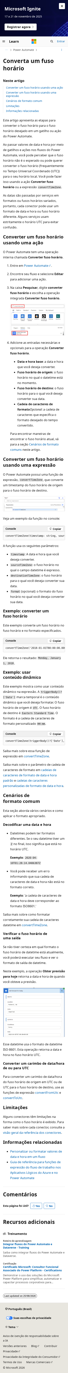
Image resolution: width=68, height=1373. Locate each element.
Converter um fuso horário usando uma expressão (31, 94)
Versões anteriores (15, 1346)
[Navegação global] (4, 41)
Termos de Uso (12, 1362)
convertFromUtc (47, 1093)
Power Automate (23, 50)
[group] (34, 536)
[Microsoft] (34, 41)
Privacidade (10, 1351)
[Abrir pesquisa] (52, 41)
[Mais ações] (61, 50)
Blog (34, 1346)
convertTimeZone (36, 756)
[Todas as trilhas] (6, 50)
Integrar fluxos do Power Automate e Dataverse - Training (27, 1245)
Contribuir (50, 1346)
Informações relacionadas (22, 111)
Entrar (61, 41)
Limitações (12, 106)
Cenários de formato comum (24, 101)
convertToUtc (12, 1098)
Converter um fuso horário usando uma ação (34, 87)
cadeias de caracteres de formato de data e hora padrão (30, 775)
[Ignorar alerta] (62, 6)
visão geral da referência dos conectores (32, 1133)
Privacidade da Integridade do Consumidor (30, 1357)
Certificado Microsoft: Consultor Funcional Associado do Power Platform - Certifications (32, 1268)
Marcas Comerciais (38, 1362)
